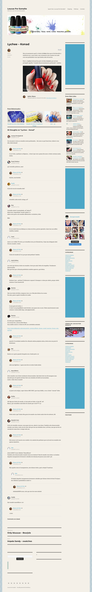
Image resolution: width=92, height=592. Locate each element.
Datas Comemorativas (70, 258)
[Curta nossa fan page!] (19, 563)
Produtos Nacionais (69, 268)
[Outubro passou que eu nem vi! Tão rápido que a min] (82, 237)
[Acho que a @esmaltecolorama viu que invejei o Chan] (75, 237)
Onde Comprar (68, 263)
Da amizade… (76, 140)
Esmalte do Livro (68, 260)
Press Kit (59, 49)
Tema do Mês (68, 269)
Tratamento (67, 270)
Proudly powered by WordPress (23, 587)
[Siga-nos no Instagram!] (19, 564)
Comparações (68, 256)
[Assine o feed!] (19, 562)
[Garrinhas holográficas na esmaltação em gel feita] (75, 223)
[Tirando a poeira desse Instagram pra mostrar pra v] (68, 237)
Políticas (76, 9)
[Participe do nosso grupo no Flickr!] (19, 568)
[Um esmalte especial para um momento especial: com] (82, 230)
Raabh (13, 183)
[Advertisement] (75, 64)
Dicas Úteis (67, 259)
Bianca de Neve (17, 148)
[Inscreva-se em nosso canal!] (19, 566)
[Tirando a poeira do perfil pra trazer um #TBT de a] (68, 230)
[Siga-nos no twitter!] (19, 565)
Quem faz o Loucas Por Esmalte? (56, 9)
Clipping (69, 9)
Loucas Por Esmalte (17, 9)
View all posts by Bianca (51, 98)
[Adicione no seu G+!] (19, 567)
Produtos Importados (69, 266)
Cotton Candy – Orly (77, 132)
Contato (82, 9)
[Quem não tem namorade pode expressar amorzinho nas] (68, 223)
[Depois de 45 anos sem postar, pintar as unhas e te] (75, 230)
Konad (8, 57)
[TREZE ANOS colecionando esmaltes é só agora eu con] (82, 223)
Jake (12, 447)
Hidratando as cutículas (78, 99)
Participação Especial (69, 265)
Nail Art (66, 262)
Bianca (9, 53)
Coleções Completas (69, 255)
